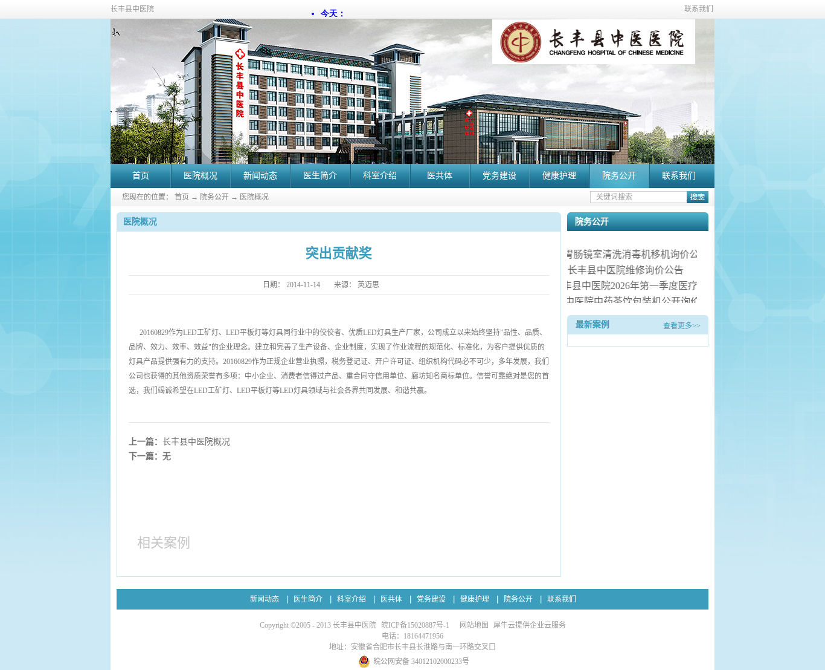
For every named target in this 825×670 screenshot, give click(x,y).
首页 (140, 175)
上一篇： (179, 441)
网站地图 (472, 625)
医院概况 (254, 197)
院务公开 (214, 197)
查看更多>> (682, 326)
